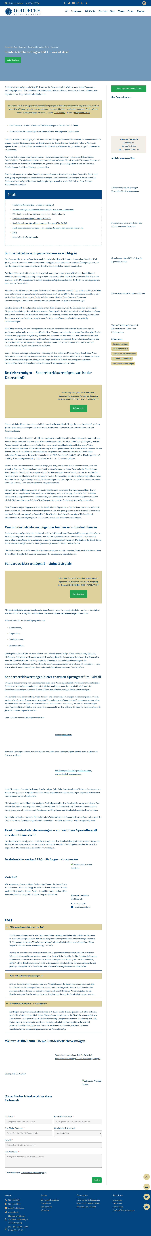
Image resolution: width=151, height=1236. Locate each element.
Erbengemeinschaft (63, 734)
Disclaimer (117, 1203)
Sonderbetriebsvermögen (123, 363)
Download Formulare (50, 1200)
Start (15, 47)
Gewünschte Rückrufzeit (64, 1128)
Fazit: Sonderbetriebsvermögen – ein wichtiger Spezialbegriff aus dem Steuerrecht (48, 228)
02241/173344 (14, 1204)
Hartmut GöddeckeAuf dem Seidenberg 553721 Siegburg (18, 1219)
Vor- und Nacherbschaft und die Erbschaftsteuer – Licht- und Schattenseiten (125, 328)
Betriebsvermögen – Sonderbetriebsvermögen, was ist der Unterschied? (43, 209)
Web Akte (45, 1210)
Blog (112, 11)
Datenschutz (118, 1207)
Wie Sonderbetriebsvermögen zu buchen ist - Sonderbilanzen (39, 214)
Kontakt (141, 11)
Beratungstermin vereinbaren (128, 88)
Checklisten (46, 1203)
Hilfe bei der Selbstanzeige (88, 1200)
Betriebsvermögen (120, 344)
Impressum (117, 1200)
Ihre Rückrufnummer (14, 1128)
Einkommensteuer (120, 348)
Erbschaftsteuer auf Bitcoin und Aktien (128, 293)
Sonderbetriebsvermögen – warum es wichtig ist (33, 205)
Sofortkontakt (13, 60)
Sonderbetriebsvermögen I (66, 613)
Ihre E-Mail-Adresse (63, 1116)
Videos (121, 11)
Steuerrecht (22, 47)
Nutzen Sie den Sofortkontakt (25, 237)
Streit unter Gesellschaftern (89, 1203)
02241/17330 (33, 3)
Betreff (8, 1140)
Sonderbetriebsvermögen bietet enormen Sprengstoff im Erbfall (40, 223)
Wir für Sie (90, 11)
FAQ (15, 232)
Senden (97, 1180)
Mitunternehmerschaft (122, 358)
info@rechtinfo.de (15, 3)
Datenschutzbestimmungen (32, 1172)
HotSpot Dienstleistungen (124, 1210)
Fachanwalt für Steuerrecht (124, 353)
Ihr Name (9, 1116)
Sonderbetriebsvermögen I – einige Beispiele (32, 218)
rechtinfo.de (13, 1212)
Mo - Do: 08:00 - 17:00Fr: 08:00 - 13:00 (18, 1228)
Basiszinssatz (46, 1207)
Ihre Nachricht (11, 1152)
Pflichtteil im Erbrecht (86, 1207)
